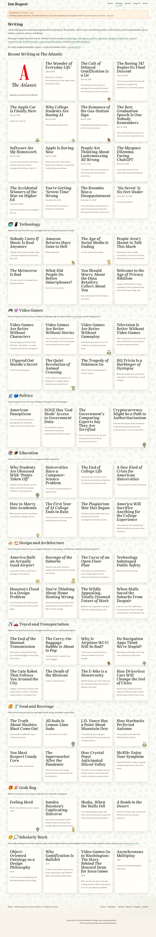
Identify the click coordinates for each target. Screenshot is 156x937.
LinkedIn (145, 907)
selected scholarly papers (78, 41)
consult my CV (74, 46)
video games (83, 38)
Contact (103, 907)
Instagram (137, 907)
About (145, 3)
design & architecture (118, 38)
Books (110, 3)
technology (71, 38)
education (102, 38)
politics (93, 38)
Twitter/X (121, 907)
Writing (119, 3)
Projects (136, 3)
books (120, 843)
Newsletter (111, 907)
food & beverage (30, 41)
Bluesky (129, 907)
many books (77, 316)
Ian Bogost (18, 4)
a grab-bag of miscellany (50, 41)
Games (127, 3)
